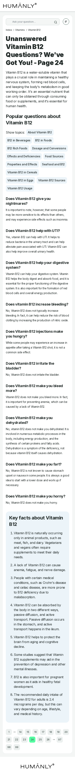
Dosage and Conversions (49, 148)
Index (9, 29)
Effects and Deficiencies (23, 156)
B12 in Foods (43, 140)
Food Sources (54, 156)
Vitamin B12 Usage (19, 188)
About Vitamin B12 (40, 132)
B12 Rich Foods (17, 148)
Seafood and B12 (53, 164)
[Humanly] (20, 6)
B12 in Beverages (18, 140)
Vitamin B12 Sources (51, 180)
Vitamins (20, 29)
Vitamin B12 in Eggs (20, 180)
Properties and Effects (22, 164)
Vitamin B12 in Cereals (22, 172)
